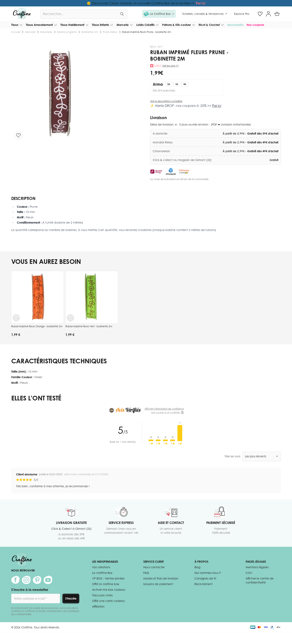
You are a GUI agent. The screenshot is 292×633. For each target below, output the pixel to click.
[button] (159, 14)
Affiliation (98, 606)
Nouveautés (235, 24)
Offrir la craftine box (105, 584)
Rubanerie (46, 31)
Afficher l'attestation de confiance (164, 408)
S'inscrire (70, 598)
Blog (197, 567)
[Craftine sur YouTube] (48, 580)
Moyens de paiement (158, 584)
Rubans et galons (67, 31)
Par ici (200, 3)
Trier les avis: (233, 456)
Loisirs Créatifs (145, 24)
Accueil (15, 31)
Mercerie (123, 24)
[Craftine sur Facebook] (15, 580)
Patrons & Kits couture (176, 24)
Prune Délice (110, 31)
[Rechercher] (121, 13)
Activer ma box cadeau (108, 589)
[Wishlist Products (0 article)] (260, 14)
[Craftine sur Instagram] (26, 580)
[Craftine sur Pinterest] (37, 580)
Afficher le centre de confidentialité (260, 580)
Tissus (14, 24)
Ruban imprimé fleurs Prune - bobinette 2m (146, 31)
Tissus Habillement (72, 24)
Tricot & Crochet (209, 24)
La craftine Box (102, 572)
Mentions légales (257, 567)
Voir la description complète (166, 101)
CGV (249, 572)
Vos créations (101, 567)
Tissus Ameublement (39, 24)
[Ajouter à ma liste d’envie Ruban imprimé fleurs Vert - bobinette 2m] (70, 317)
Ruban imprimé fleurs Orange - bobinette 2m (36, 326)
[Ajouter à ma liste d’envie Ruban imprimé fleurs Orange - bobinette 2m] (16, 317)
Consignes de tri (205, 578)
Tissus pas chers (102, 595)
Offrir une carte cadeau (108, 601)
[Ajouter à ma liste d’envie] (18, 135)
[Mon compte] (269, 14)
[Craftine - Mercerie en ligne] (21, 13)
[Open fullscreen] (60, 94)
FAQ (146, 572)
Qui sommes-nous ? (207, 572)
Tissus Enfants (100, 24)
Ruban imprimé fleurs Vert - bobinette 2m (88, 326)
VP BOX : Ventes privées (108, 578)
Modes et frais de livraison (160, 578)
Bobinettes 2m (89, 31)
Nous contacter (154, 567)
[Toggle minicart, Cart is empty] (277, 14)
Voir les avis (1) (170, 65)
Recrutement (203, 584)
